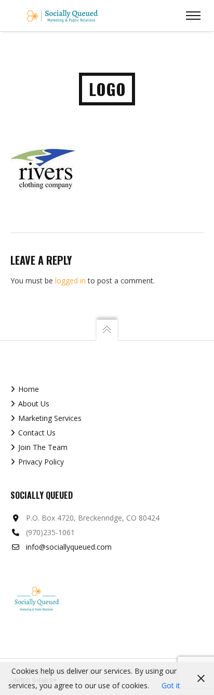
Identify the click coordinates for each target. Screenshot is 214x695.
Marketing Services (50, 418)
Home (28, 389)
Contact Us (37, 433)
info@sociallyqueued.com (69, 547)
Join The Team (43, 447)
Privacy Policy (41, 462)
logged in (70, 280)
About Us (33, 403)
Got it (171, 685)
